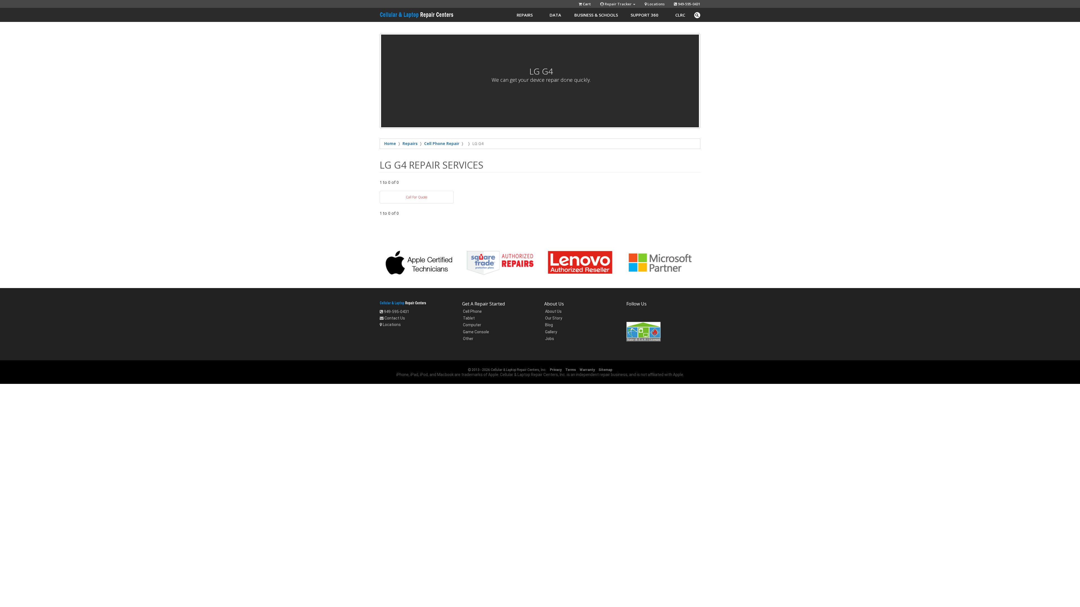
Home (390, 143)
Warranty (587, 370)
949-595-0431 (688, 3)
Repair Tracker (618, 3)
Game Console (475, 332)
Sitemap (605, 370)
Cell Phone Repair (441, 143)
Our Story (553, 318)
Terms (570, 370)
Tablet (468, 318)
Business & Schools (596, 15)
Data (555, 15)
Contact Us (394, 318)
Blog (548, 325)
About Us (553, 311)
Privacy (556, 370)
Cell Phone (472, 311)
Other (467, 338)
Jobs (549, 338)
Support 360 (644, 15)
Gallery (550, 332)
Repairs (525, 15)
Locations (656, 3)
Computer (471, 325)
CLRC (680, 15)
